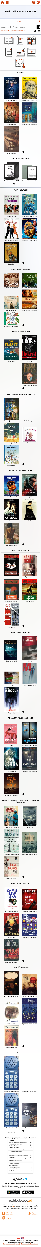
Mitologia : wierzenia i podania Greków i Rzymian (20, 1142)
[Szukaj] (38, 27)
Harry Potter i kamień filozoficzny (16, 1149)
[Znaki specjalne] (38, 30)
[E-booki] (9, 57)
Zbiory (19, 21)
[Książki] (9, 45)
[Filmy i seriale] (32, 57)
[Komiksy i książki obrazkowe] (32, 45)
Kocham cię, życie (13, 1168)
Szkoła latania (12, 1157)
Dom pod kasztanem (13, 1165)
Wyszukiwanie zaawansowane (10, 30)
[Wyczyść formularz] (34, 30)
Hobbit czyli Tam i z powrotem (15, 1145)
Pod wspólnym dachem (14, 1167)
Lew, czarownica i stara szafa (15, 1144)
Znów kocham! (12, 1172)
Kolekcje (22, 30)
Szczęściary (11, 1170)
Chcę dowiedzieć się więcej (11, 1244)
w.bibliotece (9, 1206)
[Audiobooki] (20, 57)
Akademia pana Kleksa (14, 1147)
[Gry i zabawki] (20, 68)
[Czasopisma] (20, 45)
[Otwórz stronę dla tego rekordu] (12, 88)
